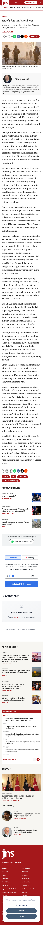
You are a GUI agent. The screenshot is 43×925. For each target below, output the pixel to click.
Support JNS (30, 2)
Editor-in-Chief (6, 506)
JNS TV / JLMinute (7, 793)
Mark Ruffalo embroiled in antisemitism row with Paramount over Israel (13, 686)
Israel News (5, 519)
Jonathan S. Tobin (8, 514)
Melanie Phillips (7, 499)
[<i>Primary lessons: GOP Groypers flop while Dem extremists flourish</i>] (36, 510)
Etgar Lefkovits (7, 691)
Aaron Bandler (6, 664)
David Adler (17, 835)
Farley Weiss (7, 32)
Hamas (5, 477)
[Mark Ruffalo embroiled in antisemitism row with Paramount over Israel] (36, 685)
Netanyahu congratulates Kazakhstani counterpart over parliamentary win (19, 719)
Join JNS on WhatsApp (23, 541)
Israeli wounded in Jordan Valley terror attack (15, 523)
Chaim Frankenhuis (20, 818)
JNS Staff (5, 527)
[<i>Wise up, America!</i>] (36, 497)
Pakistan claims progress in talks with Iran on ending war (21, 727)
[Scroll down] (38, 759)
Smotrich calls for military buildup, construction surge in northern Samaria (22, 735)
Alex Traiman (6, 801)
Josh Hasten (15, 801)
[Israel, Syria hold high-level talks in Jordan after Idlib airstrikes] (36, 672)
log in (15, 617)
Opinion (5, 16)
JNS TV (5, 769)
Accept (21, 910)
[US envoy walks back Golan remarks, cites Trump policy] (36, 699)
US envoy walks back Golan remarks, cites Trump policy (13, 699)
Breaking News (10, 712)
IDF (13, 477)
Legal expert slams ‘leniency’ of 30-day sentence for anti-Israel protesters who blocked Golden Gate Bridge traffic (15, 658)
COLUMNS (7, 805)
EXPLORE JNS (9, 647)
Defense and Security (10, 481)
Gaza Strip (22, 477)
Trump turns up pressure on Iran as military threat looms (18, 797)
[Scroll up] (34, 759)
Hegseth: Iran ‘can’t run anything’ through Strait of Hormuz (22, 743)
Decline (21, 916)
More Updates (8, 759)
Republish (34, 36)
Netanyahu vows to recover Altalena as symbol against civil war (21, 750)
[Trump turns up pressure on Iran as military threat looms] (21, 782)
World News (5, 682)
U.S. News (4, 653)
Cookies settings (21, 905)
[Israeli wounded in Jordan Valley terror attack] (36, 523)
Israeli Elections (27, 8)
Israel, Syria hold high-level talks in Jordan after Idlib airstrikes (16, 672)
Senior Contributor (7, 494)
